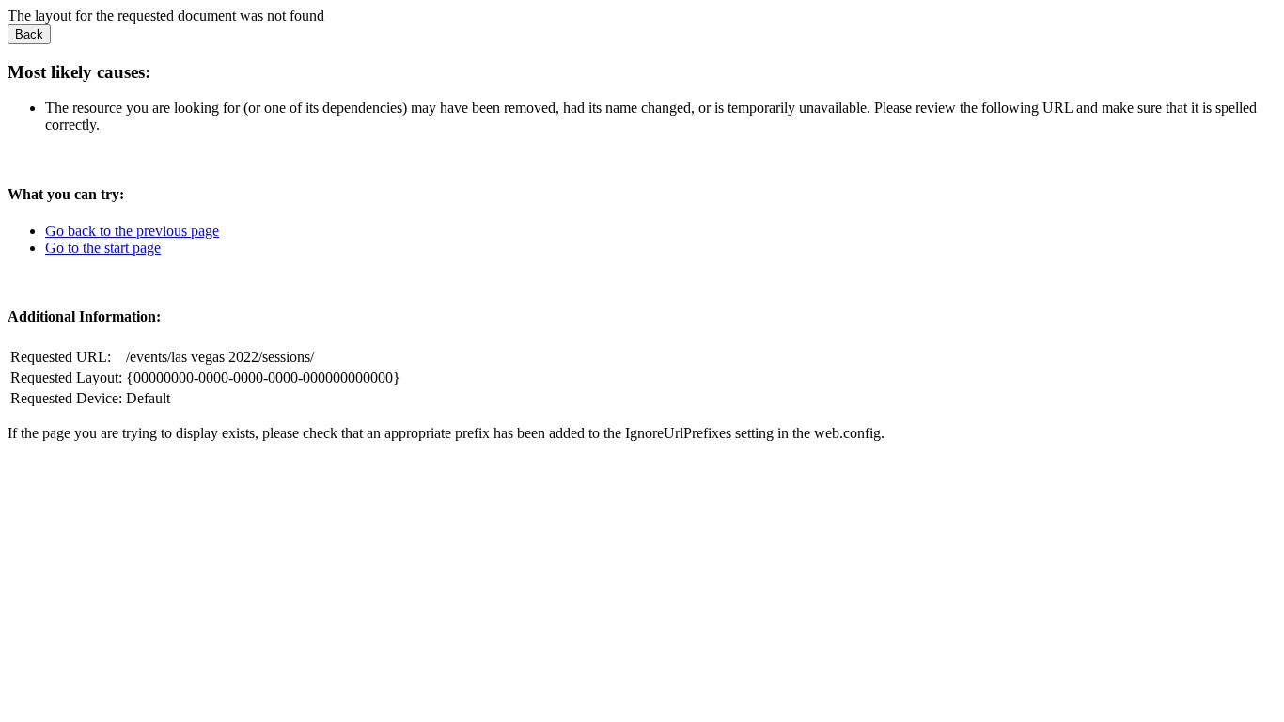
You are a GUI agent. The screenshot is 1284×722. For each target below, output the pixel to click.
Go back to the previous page (132, 231)
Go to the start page (103, 248)
